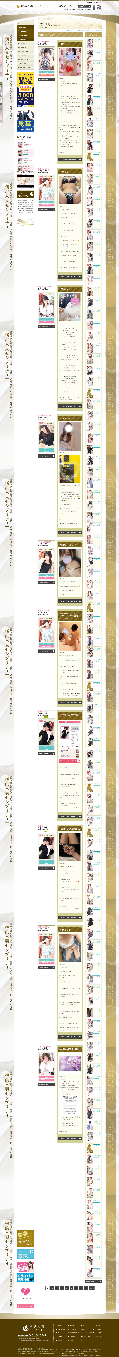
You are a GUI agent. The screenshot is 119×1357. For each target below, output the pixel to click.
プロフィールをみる (43, 79)
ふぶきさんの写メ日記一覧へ (69, 601)
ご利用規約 (72, 1336)
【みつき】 (25, 154)
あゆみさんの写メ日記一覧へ (69, 532)
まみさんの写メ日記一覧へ (68, 406)
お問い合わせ (98, 1336)
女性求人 (60, 1336)
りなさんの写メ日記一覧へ (68, 159)
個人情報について (86, 1336)
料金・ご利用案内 (62, 1329)
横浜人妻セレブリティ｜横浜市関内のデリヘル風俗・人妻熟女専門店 (75, 1355)
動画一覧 (84, 1329)
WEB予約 (82, 6)
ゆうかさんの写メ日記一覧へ (69, 816)
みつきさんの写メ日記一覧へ (69, 276)
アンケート (60, 1332)
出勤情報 (72, 1325)
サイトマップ (80, 2)
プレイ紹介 (97, 1325)
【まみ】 (25, 162)
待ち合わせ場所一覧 (74, 1332)
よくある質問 (98, 1332)
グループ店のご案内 (87, 1332)
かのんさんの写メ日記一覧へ (69, 1138)
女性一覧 (84, 1325)
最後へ (91, 1288)
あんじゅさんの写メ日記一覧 (96, 413)
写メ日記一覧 (73, 1329)
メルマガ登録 (98, 1329)
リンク (71, 1340)
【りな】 (25, 145)
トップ (59, 1325)
